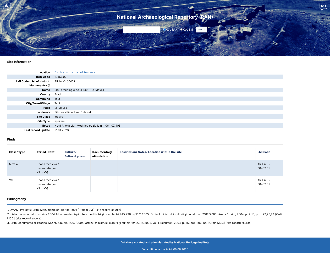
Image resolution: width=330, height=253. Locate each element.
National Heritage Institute (192, 242)
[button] (323, 6)
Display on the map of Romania (74, 72)
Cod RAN (172, 29)
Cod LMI (188, 29)
